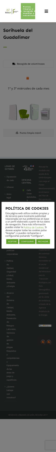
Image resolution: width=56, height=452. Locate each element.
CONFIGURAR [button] (27, 241)
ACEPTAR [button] (12, 241)
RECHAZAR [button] (43, 241)
